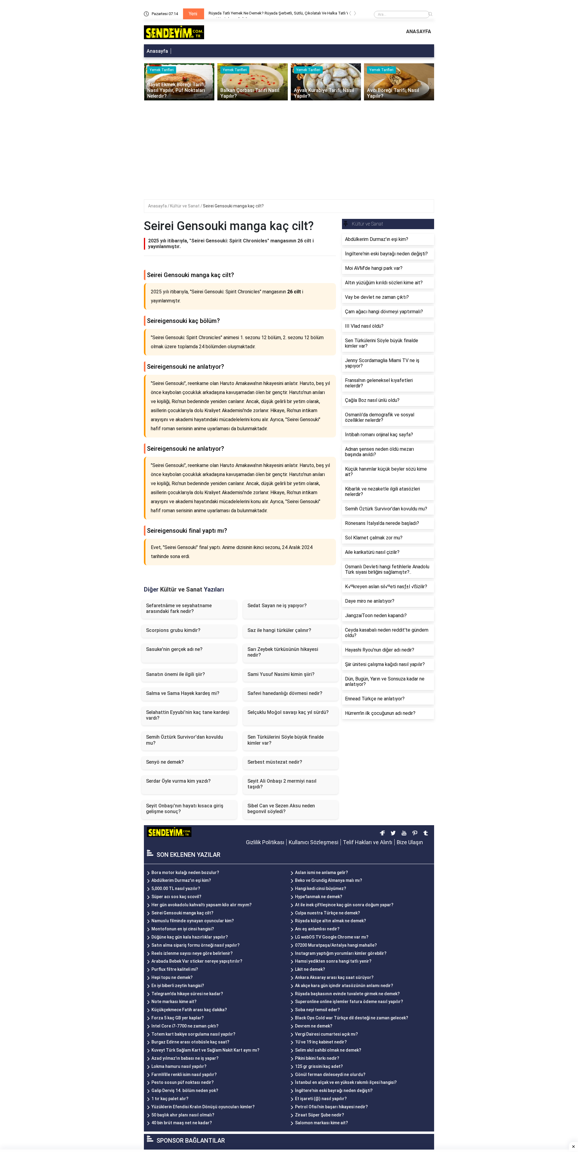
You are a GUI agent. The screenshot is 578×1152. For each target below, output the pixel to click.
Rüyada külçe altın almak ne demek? (330, 920)
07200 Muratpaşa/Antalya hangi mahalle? (336, 945)
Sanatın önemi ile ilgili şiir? (175, 674)
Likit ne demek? (310, 969)
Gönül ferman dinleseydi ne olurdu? (330, 1074)
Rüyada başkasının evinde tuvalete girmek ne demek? (347, 993)
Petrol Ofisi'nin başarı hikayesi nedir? (331, 1106)
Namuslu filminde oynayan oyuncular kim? (192, 920)
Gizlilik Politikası (265, 842)
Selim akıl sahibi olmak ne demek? (328, 1050)
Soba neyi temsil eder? (317, 1009)
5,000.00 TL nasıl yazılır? (175, 888)
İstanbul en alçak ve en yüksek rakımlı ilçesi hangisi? (346, 1082)
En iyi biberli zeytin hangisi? (177, 985)
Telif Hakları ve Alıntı (367, 842)
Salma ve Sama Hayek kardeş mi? (182, 693)
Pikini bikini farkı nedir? (317, 1058)
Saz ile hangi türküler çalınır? (279, 630)
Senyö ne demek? (165, 762)
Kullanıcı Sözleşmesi (313, 842)
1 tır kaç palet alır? (169, 1098)
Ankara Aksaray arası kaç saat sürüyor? (334, 977)
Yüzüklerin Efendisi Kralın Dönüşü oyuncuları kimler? (203, 1106)
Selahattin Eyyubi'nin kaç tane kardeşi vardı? (187, 715)
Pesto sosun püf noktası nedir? (182, 1082)
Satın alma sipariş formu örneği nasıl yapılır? (195, 945)
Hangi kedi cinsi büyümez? (320, 888)
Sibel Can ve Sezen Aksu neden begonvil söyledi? (281, 808)
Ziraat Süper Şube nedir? (319, 1115)
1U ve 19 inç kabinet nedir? (321, 1042)
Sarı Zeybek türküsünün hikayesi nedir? (282, 652)
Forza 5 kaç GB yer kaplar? (177, 1017)
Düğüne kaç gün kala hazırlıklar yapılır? (189, 937)
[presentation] (350, 14)
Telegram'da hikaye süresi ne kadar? (187, 993)
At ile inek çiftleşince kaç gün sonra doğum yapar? (344, 904)
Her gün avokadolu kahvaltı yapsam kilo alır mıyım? (201, 904)
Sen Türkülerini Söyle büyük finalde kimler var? (285, 740)
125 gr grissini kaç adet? (319, 1066)
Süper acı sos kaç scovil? (176, 896)
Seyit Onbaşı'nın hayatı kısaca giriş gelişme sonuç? (184, 808)
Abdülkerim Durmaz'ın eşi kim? (181, 880)
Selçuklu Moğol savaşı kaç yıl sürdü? (288, 712)
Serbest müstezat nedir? (274, 762)
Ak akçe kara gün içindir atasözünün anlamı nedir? (344, 985)
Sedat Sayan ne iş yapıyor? (277, 605)
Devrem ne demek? (313, 1026)
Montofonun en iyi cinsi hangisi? (182, 928)
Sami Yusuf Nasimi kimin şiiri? (281, 674)
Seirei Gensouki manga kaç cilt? (233, 206)
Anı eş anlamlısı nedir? (317, 928)
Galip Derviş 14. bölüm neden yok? (184, 1090)
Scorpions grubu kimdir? (173, 630)
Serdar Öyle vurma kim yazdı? (178, 781)
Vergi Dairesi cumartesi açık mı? (326, 1034)
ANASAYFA (418, 31)
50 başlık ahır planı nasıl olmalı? (182, 1115)
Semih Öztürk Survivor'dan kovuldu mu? (184, 740)
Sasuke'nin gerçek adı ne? (174, 649)
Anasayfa (157, 51)
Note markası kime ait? (174, 1001)
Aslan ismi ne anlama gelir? (321, 872)
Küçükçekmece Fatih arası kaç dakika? (189, 1009)
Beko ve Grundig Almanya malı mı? (328, 880)
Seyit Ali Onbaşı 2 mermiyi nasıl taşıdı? (281, 784)
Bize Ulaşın (410, 842)
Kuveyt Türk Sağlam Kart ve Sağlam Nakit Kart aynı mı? (205, 1050)
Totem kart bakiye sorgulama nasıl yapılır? (193, 1034)
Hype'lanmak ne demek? (318, 896)
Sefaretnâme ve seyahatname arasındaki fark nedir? (179, 608)
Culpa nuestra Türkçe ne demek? (327, 913)
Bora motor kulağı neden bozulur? (185, 872)
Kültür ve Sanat (185, 206)
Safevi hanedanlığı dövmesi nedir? (284, 693)
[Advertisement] (289, 145)
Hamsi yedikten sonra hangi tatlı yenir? (333, 961)
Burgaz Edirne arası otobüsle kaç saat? (190, 1042)
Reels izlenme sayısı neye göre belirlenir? (192, 953)
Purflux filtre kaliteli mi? (174, 969)
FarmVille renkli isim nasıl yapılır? (184, 1074)
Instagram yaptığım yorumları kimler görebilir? (341, 953)
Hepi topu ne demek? (172, 977)
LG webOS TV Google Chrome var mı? (331, 937)
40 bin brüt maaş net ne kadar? (181, 1122)
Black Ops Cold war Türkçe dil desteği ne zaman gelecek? (351, 1017)
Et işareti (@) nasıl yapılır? (321, 1098)
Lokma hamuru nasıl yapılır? (179, 1066)
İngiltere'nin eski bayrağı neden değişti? (334, 1090)
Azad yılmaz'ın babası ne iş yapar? (185, 1058)
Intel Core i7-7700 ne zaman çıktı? (185, 1026)
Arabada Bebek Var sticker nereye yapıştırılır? (196, 961)
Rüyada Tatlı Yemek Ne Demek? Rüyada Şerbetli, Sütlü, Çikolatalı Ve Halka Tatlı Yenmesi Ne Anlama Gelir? (213, 14)
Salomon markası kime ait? (321, 1122)
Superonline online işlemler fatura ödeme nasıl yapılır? (349, 1001)
